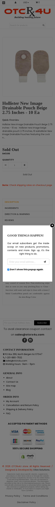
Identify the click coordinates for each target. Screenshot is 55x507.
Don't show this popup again (26, 269)
